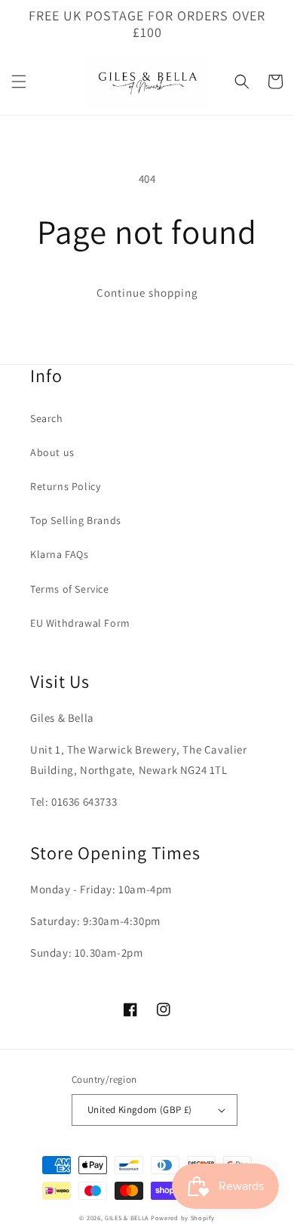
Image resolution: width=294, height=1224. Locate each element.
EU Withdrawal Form (80, 623)
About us (52, 452)
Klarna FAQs (59, 554)
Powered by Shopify (183, 1217)
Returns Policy (65, 486)
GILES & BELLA (127, 1217)
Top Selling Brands (75, 520)
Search (46, 418)
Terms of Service (69, 589)
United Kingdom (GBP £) (139, 1109)
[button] (18, 81)
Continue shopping (147, 292)
